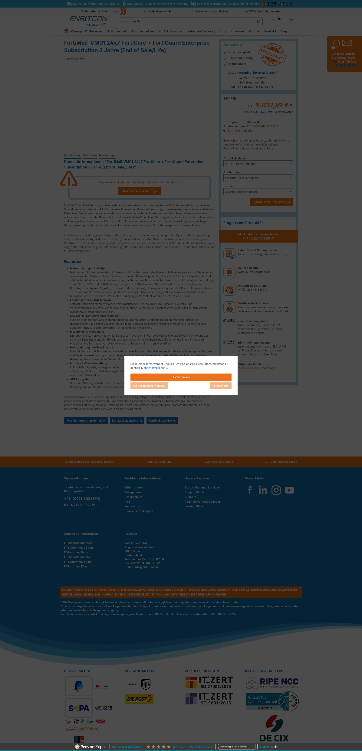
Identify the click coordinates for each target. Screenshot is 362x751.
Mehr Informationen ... (154, 367)
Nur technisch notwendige (149, 385)
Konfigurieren (220, 385)
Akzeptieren (181, 377)
